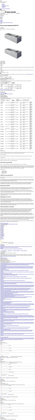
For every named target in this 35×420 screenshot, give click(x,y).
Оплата (4, 248)
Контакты (3, 7)
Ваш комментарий (11, 375)
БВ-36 (1, 237)
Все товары (2, 272)
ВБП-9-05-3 (2, 225)
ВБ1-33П (2, 232)
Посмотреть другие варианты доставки (6, 89)
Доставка (1, 248)
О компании (4, 6)
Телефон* (10, 350)
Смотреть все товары (3, 266)
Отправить (2, 379)
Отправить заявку (3, 10)
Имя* (10, 345)
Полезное (17, 248)
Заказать (18, 86)
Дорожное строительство (4, 246)
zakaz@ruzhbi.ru (7, 8)
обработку (7, 357)
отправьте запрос (29, 74)
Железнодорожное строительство (13, 246)
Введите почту (11, 243)
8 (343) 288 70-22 (2, 8)
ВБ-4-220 (2, 230)
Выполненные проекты (5, 5)
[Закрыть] (1, 344)
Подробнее (2, 227)
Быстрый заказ (3, 78)
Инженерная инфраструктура (22, 246)
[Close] (1, 341)
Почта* (10, 348)
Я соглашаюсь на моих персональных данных (9, 357)
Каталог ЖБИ (2, 245)
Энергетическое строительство (13, 247)
